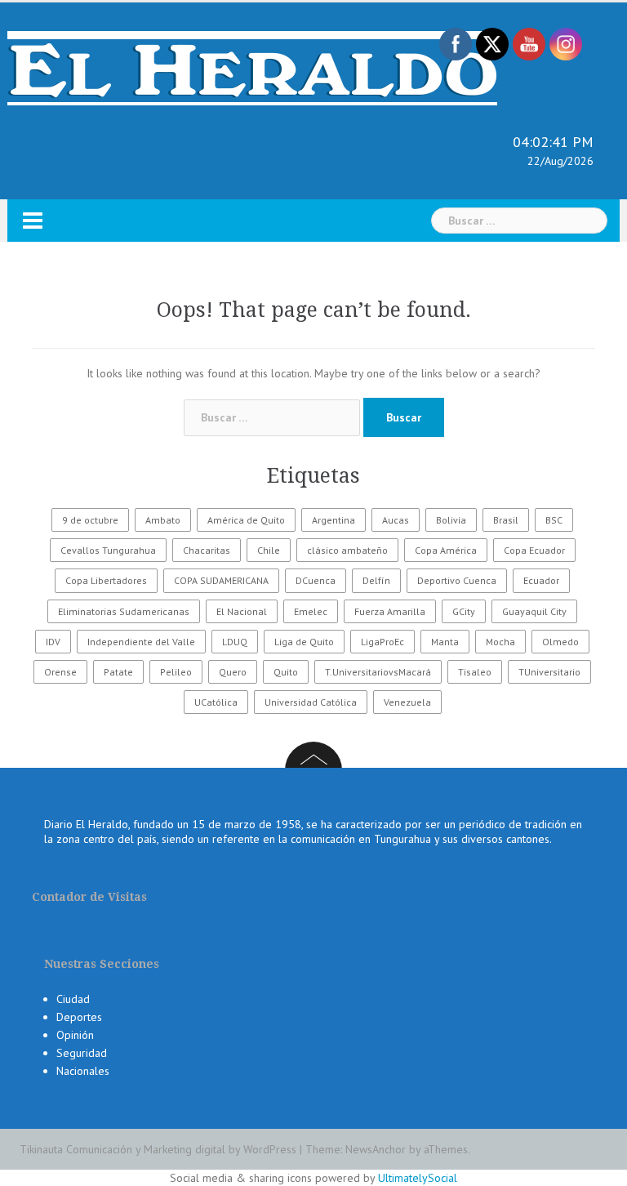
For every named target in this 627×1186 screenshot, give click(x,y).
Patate (118, 672)
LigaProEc (382, 641)
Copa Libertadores (106, 580)
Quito (285, 672)
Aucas (395, 520)
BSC (554, 520)
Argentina (333, 520)
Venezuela (407, 702)
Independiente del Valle (141, 641)
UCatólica (216, 702)
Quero (233, 672)
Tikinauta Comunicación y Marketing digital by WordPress (158, 1149)
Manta (445, 641)
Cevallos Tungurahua (108, 550)
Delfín (376, 580)
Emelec (310, 611)
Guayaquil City (534, 611)
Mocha (500, 641)
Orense (60, 672)
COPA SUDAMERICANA (221, 580)
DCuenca (316, 580)
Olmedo (560, 641)
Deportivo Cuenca (456, 580)
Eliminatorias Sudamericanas (123, 611)
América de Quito (246, 520)
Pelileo (176, 672)
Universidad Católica (311, 702)
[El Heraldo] (252, 67)
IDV (53, 641)
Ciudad (73, 999)
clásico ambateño (347, 550)
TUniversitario (549, 672)
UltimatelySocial (417, 1177)
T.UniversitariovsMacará (378, 672)
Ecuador (541, 580)
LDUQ (234, 641)
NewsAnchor (375, 1149)
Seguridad (81, 1053)
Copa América (446, 550)
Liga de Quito (304, 641)
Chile (268, 550)
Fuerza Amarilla (389, 611)
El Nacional (241, 611)
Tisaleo (474, 672)
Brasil (505, 520)
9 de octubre (90, 520)
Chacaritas (206, 550)
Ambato (162, 520)
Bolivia (451, 520)
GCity (463, 611)
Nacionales (82, 1070)
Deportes (79, 1017)
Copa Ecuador (534, 550)
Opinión (75, 1035)
